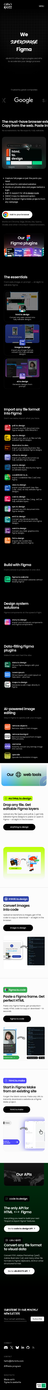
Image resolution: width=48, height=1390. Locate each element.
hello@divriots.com (14, 1361)
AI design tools (32, 193)
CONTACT (8, 1356)
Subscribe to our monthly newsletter (21, 1311)
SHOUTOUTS (9, 1375)
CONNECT (8, 1343)
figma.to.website (12, 1382)
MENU (41, 6)
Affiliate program (12, 1366)
